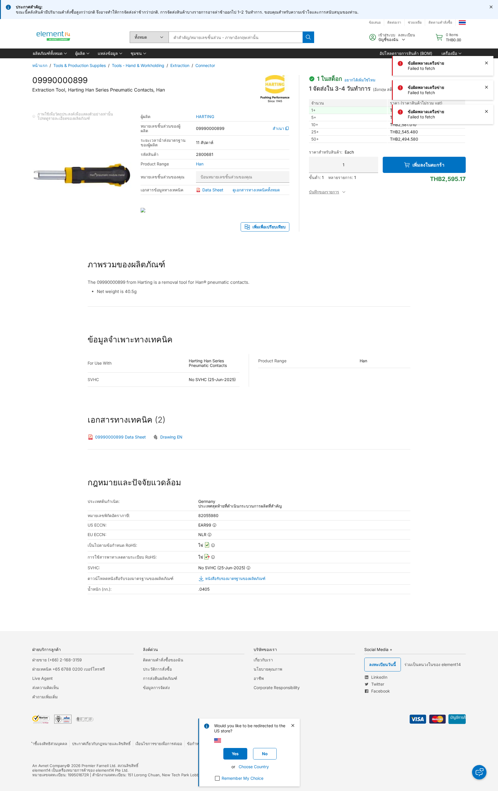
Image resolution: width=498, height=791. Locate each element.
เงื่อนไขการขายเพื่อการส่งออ (158, 743)
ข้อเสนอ (375, 22)
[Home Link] (53, 37)
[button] (49, 53)
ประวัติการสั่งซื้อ (157, 669)
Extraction (179, 65)
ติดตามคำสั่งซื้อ (440, 22)
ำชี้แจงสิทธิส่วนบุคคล (49, 743)
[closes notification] (491, 7)
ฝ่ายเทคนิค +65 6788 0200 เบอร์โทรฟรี (68, 669)
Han (199, 164)
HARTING (205, 116)
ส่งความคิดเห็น (45, 687)
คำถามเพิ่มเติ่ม (45, 696)
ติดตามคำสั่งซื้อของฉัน (163, 659)
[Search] (308, 37)
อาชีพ (259, 678)
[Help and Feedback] (479, 772)
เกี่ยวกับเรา (263, 659)
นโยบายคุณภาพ (268, 669)
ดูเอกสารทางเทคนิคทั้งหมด (256, 189)
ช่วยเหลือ (415, 22)
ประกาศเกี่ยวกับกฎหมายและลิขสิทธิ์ (101, 743)
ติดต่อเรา (394, 22)
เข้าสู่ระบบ (386, 35)
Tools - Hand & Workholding (138, 65)
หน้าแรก (39, 65)
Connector (205, 65)
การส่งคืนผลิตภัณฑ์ (160, 678)
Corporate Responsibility (277, 687)
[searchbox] (236, 37)
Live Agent (42, 678)
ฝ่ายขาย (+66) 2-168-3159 (57, 659)
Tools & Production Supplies (79, 65)
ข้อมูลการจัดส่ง (156, 687)
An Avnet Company (49, 765)
